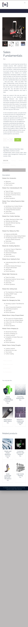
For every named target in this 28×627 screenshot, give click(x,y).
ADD (18, 139)
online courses (16, 152)
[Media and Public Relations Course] (7, 439)
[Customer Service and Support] (20, 439)
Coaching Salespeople (20, 397)
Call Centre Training (20, 474)
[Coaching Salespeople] (20, 385)
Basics (8, 150)
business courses (14, 150)
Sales (22, 149)
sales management (13, 154)
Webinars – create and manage (20, 421)
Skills (9, 156)
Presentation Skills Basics (8, 420)
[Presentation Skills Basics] (7, 408)
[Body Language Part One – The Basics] (7, 462)
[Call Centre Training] (20, 462)
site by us (20, 489)
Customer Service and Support (20, 452)
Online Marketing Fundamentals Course (8, 399)
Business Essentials (15, 149)
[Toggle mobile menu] (25, 2)
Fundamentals (7, 152)
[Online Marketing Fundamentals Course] (7, 385)
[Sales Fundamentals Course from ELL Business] (14, 29)
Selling (21, 154)
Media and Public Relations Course (7, 453)
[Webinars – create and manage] (20, 408)
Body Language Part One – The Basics (7, 476)
